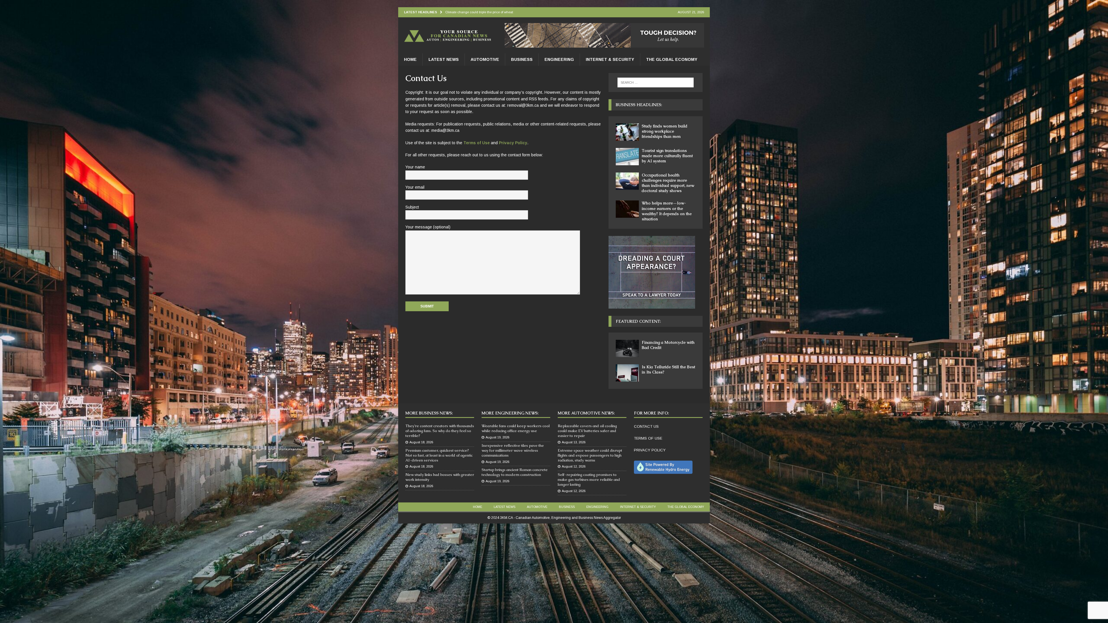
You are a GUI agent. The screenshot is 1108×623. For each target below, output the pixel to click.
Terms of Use (476, 142)
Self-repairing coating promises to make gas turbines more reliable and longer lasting (589, 479)
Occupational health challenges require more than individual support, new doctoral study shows (668, 183)
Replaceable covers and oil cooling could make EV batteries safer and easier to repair (587, 430)
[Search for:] (655, 82)
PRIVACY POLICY (650, 450)
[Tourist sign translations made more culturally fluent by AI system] (627, 156)
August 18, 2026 (421, 442)
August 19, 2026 (497, 437)
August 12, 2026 (573, 466)
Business (522, 59)
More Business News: (429, 413)
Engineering (559, 59)
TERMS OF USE (648, 438)
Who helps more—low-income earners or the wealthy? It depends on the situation (667, 211)
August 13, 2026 (573, 442)
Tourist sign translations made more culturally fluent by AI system (667, 156)
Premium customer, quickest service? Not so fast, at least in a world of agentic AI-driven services (439, 455)
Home (410, 59)
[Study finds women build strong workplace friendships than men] (627, 132)
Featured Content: (638, 321)
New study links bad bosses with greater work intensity (439, 477)
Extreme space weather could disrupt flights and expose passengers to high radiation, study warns (590, 455)
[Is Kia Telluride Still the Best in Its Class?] (627, 373)
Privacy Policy (513, 142)
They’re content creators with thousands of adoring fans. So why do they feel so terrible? (439, 430)
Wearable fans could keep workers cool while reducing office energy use (516, 428)
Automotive (485, 59)
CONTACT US (646, 426)
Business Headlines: (639, 104)
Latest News (443, 59)
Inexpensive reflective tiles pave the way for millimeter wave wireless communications (513, 450)
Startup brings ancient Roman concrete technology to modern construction (515, 472)
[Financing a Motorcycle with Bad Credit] (627, 348)
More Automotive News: (586, 413)
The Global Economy (671, 59)
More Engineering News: (510, 413)
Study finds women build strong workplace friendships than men (664, 131)
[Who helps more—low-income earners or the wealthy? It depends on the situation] (627, 209)
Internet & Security (610, 59)
